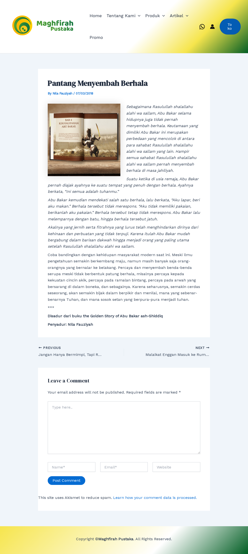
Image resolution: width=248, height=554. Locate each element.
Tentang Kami (121, 15)
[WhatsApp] (202, 27)
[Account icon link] (212, 26)
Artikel (176, 15)
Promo (96, 37)
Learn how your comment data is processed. (155, 497)
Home (96, 15)
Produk (152, 15)
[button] (137, 15)
